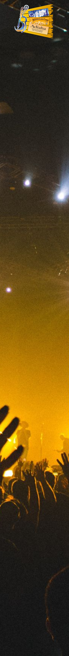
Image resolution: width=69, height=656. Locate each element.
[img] (34, 328)
